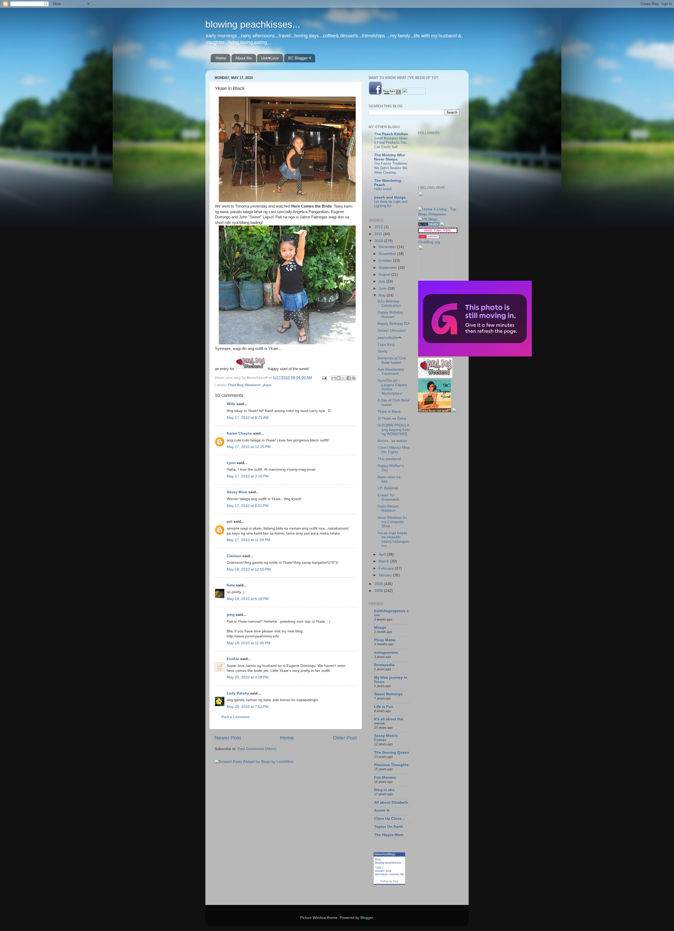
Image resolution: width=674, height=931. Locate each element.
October (386, 261)
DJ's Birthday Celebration (389, 303)
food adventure (383, 872)
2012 (379, 227)
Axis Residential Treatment (391, 372)
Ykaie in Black (389, 412)
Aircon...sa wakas (392, 441)
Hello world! (383, 189)
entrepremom (386, 653)
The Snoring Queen (391, 752)
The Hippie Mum (388, 835)
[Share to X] (343, 378)
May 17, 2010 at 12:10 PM (249, 447)
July (382, 281)
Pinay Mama (385, 640)
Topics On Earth (388, 827)
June (383, 288)
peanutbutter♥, (390, 338)
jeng (231, 615)
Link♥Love (270, 58)
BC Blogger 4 (299, 58)
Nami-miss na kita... (389, 479)
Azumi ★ (382, 810)
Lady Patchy (238, 693)
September (388, 268)
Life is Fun (383, 707)
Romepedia (384, 665)
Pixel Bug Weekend (244, 385)
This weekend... (391, 459)
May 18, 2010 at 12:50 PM (249, 569)
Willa (231, 404)
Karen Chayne (239, 433)
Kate (231, 585)
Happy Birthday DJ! (394, 324)
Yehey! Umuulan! (392, 331)
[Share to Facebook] (348, 378)
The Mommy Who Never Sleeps (389, 157)
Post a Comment (235, 717)
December (388, 247)
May (383, 295)
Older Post (345, 738)
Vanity (383, 351)
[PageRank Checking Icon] (392, 93)
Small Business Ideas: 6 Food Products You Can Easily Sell (391, 142)
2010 (379, 241)
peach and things (390, 197)
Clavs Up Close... (389, 819)
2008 (379, 591)
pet (229, 522)
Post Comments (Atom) (256, 749)
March (384, 561)
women (379, 870)
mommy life (396, 874)
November (388, 254)
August (385, 274)
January (386, 575)
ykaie (266, 385)
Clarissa (234, 556)
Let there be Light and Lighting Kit (390, 204)
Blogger (366, 918)
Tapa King (386, 344)
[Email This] (333, 378)
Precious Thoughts (391, 765)
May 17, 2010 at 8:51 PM (248, 506)
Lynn (231, 463)
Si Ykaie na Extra (392, 418)
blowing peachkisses (388, 862)
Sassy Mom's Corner (386, 738)
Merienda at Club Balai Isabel (392, 360)
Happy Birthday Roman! (390, 314)
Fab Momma (385, 777)
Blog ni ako (384, 790)
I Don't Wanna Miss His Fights (394, 450)
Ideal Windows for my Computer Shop (392, 522)
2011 (378, 234)
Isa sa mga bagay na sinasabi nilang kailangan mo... (393, 539)
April (383, 554)
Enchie (233, 659)
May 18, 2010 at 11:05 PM (248, 643)
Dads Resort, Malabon (388, 508)
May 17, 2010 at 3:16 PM (248, 476)
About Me (243, 58)
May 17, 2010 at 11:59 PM (248, 540)
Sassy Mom (237, 492)
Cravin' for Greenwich (388, 497)
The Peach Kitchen (391, 134)
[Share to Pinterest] (353, 378)
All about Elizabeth (391, 802)
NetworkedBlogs (384, 854)
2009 (379, 584)
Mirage (380, 628)
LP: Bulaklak (388, 488)
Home (221, 58)
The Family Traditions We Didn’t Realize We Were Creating (390, 168)
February (387, 568)
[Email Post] (324, 378)
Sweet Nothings (388, 694)
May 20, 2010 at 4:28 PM (248, 677)
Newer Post (228, 738)
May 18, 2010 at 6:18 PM (248, 599)
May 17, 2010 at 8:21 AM (248, 418)
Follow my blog (389, 881)
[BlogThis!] (338, 378)
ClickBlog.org (429, 242)
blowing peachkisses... (252, 24)
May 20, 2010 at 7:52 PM (248, 707)
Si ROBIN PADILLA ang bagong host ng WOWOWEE (394, 429)
